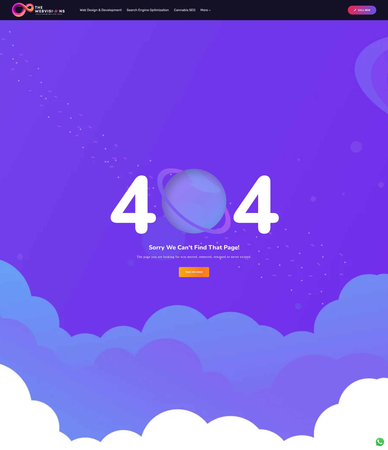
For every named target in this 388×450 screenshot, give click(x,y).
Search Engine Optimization (148, 10)
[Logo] (38, 10)
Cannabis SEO (184, 10)
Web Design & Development (101, 10)
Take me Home (194, 272)
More (204, 10)
